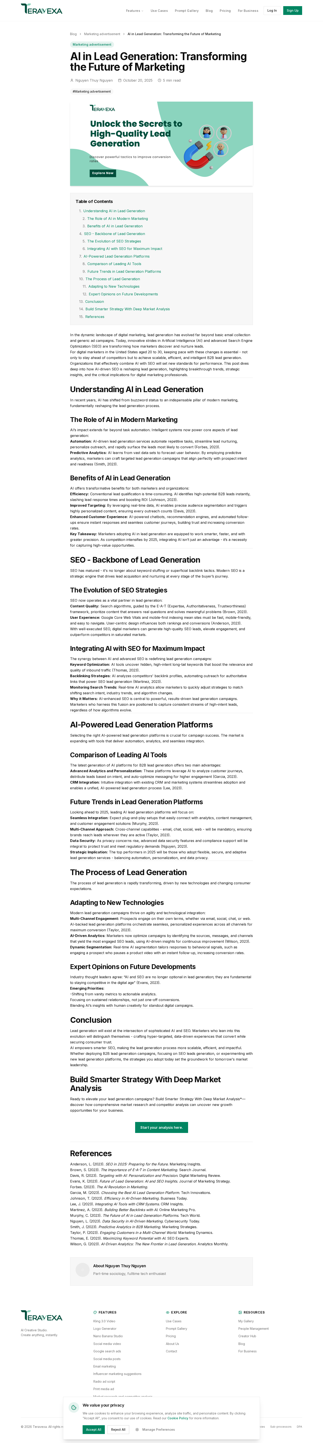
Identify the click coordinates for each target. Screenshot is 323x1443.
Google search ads (107, 1351)
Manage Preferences (158, 1429)
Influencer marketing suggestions (117, 1374)
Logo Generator (104, 1328)
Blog (209, 11)
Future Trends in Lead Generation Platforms (122, 271)
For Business (248, 11)
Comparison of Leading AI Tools (112, 264)
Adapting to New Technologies (111, 286)
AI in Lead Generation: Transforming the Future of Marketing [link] (174, 34)
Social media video (107, 1344)
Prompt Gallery (187, 11)
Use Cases (159, 11)
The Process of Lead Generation (109, 279)
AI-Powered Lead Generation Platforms (114, 256)
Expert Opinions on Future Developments (120, 294)
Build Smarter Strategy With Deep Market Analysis (124, 309)
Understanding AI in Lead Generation (112, 211)
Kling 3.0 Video (104, 1321)
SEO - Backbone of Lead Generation (112, 234)
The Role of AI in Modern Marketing (115, 218)
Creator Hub (247, 1336)
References (91, 316)
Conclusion (91, 301)
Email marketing (104, 1366)
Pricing (225, 11)
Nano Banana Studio (108, 1336)
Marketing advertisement (102, 34)
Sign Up (293, 10)
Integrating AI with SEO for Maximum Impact (122, 248)
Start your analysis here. (161, 1127)
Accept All (93, 1429)
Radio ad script (104, 1381)
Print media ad (103, 1389)
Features (133, 11)
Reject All (118, 1429)
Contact (171, 1351)
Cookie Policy (177, 1418)
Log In (272, 10)
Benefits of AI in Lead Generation (113, 226)
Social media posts (107, 1359)
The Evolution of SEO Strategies (112, 241)
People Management (253, 1328)
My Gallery (246, 1321)
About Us (172, 1344)
